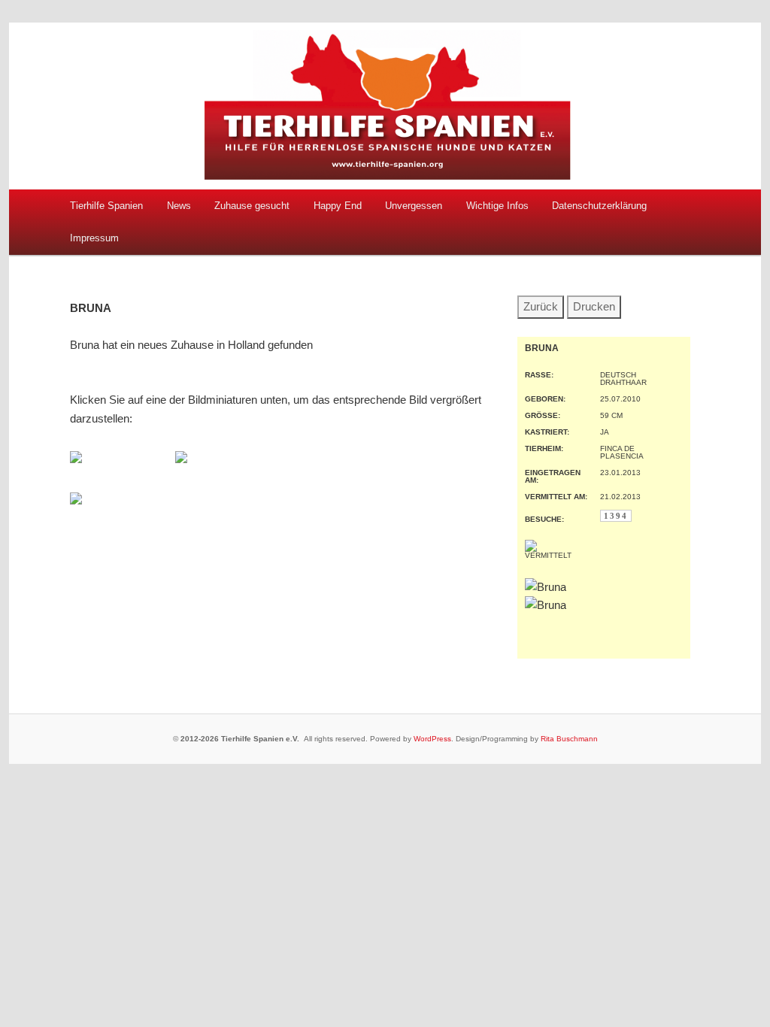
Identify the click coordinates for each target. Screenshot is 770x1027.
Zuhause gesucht (252, 205)
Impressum (94, 238)
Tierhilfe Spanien (106, 205)
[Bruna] (76, 459)
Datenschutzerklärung (599, 205)
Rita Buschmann (569, 739)
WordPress (432, 739)
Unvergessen (413, 205)
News (179, 205)
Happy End (338, 205)
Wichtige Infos (497, 205)
